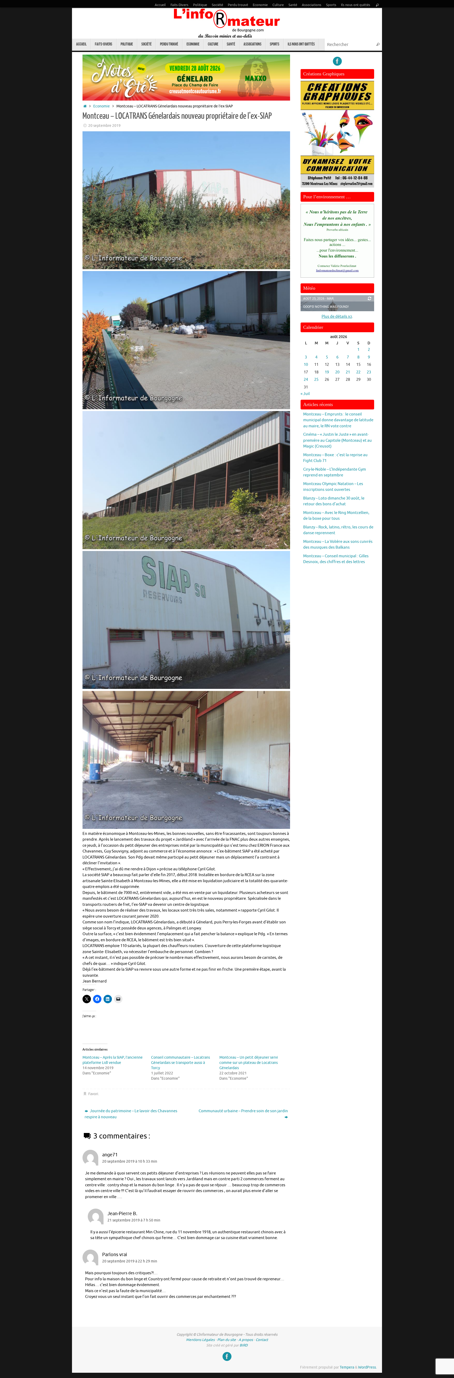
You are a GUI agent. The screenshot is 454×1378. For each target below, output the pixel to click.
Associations (311, 5)
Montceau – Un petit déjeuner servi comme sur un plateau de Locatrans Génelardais (248, 1062)
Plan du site (226, 1340)
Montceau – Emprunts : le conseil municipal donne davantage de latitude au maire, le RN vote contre (338, 420)
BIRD (244, 1345)
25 (316, 379)
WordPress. (367, 1367)
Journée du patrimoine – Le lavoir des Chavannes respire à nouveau (131, 1114)
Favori (93, 1094)
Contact (262, 1340)
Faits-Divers (179, 5)
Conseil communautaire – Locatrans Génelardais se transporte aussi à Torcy (180, 1062)
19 (327, 372)
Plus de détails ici (337, 316)
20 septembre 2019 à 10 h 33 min (129, 1161)
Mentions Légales (200, 1340)
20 (337, 372)
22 (358, 372)
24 (306, 379)
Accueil (160, 5)
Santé (292, 5)
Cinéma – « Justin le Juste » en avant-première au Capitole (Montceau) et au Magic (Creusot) (337, 440)
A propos (246, 1340)
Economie (260, 5)
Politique (200, 5)
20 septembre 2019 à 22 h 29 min (129, 1261)
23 (369, 372)
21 (348, 372)
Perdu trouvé (238, 5)
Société (217, 5)
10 (306, 364)
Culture (278, 5)
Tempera (347, 1367)
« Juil (305, 393)
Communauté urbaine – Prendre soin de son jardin (243, 1111)
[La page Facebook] (337, 61)
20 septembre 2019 (104, 125)
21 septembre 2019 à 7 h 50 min (133, 1220)
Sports (331, 5)
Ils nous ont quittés (355, 5)
